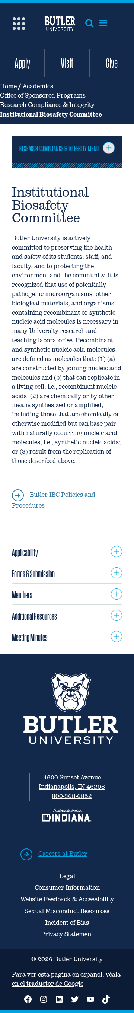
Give (112, 63)
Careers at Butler (62, 854)
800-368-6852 (72, 796)
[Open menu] (103, 23)
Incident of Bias (67, 923)
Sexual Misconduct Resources (67, 911)
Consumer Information (67, 888)
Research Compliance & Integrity (47, 105)
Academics (38, 86)
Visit (67, 63)
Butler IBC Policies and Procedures (53, 500)
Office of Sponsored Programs (43, 95)
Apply (22, 63)
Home (8, 86)
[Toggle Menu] (109, 148)
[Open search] (89, 23)
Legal (67, 876)
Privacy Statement (67, 934)
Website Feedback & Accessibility (67, 899)
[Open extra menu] (19, 23)
